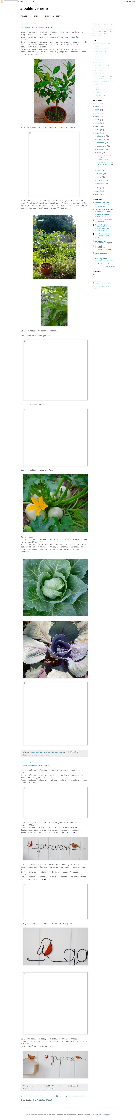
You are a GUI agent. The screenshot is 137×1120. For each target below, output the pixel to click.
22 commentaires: (59, 1086)
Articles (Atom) (44, 1100)
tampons (98, 92)
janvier (101, 184)
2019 (97, 127)
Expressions (100, 222)
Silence (98, 255)
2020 (97, 123)
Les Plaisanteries (103, 234)
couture (33, 1089)
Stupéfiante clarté (103, 211)
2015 (97, 191)
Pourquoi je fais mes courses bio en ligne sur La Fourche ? (104, 262)
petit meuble (101, 79)
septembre (102, 146)
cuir (97, 54)
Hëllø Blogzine (102, 225)
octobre (101, 143)
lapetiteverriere (103, 283)
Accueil (54, 1096)
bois (97, 46)
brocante (99, 49)
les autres (100, 65)
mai (99, 170)
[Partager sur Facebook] (75, 752)
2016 (97, 188)
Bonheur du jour (102, 203)
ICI (68, 832)
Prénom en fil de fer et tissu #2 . (36, 765)
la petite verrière (33, 8)
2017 (97, 133)
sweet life (45, 755)
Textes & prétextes (104, 210)
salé (97, 84)
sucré (97, 87)
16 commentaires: (59, 752)
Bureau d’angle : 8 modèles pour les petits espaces (103, 229)
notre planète (101, 76)
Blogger (106, 1115)
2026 (97, 103)
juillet (101, 149)
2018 (97, 130)
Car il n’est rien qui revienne (102, 205)
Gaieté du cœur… (101, 216)
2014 (97, 194)
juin (99, 153)
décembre (101, 136)
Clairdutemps (101, 258)
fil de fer (42, 1089)
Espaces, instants (103, 220)
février (101, 180)
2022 (97, 117)
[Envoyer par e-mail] (69, 752)
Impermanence (101, 253)
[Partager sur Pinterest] (77, 752)
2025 (97, 107)
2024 (97, 110)
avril (100, 174)
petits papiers (102, 81)
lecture (98, 62)
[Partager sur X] (73, 752)
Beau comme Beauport (103, 243)
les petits (51, 1089)
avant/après (35, 755)
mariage (98, 71)
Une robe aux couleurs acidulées (103, 249)
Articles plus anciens (76, 1096)
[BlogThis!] (71, 752)
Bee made (99, 246)
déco (97, 57)
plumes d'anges (102, 215)
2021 (97, 120)
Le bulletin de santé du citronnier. (37, 27)
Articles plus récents (32, 1096)
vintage (98, 95)
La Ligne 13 (100, 241)
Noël (97, 73)
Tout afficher (110, 266)
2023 (97, 113)
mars (99, 177)
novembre (101, 139)
